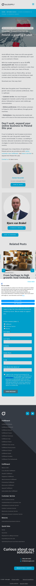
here (23, 295)
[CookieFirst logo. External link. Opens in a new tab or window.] (2, 284)
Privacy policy (31, 281)
